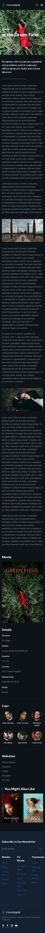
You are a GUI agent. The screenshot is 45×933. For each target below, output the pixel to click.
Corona (20, 895)
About (34, 863)
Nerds (19, 878)
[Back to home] (11, 5)
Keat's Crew (22, 890)
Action (5, 863)
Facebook (6, 767)
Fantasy (5, 879)
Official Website (9, 762)
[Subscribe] (40, 849)
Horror (4, 884)
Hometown (21, 874)
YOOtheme (6, 920)
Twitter (5, 771)
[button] (37, 5)
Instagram (6, 775)
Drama (6, 29)
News (34, 882)
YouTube (6, 780)
